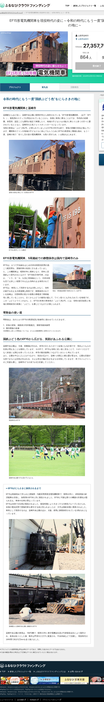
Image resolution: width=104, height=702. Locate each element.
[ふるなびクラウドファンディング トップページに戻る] (25, 5)
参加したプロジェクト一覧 (84, 5)
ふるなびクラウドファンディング (11, 13)
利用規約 (33, 700)
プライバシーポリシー (50, 700)
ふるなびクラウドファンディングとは (50, 671)
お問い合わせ (75, 671)
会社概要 (20, 700)
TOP (67, 5)
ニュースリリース (6, 700)
